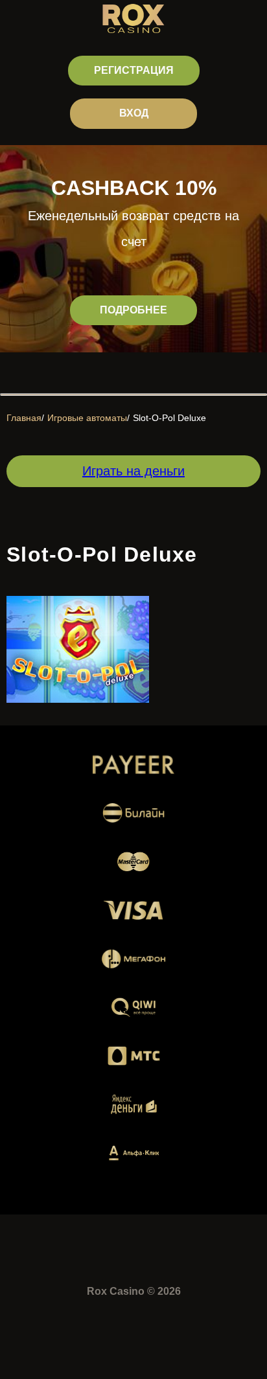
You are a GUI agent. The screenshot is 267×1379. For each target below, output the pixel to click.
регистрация (134, 70)
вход (133, 113)
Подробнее (133, 309)
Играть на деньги (133, 471)
